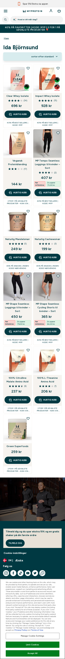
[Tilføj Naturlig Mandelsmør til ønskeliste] (28, 211)
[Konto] (51, 11)
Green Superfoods (17, 446)
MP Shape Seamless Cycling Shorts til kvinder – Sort (47, 307)
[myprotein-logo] (32, 11)
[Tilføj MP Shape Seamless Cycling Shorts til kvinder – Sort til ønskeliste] (58, 276)
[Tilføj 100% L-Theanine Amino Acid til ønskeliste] (58, 350)
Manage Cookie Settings (32, 636)
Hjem (6, 38)
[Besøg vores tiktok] (21, 573)
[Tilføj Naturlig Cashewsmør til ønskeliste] (58, 211)
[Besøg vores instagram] (6, 573)
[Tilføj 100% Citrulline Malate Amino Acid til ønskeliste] (28, 350)
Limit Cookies (32, 645)
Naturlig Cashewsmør (47, 239)
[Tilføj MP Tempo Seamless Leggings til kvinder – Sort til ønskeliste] (58, 133)
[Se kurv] (59, 11)
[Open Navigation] (5, 11)
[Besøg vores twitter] (35, 573)
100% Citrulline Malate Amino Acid (17, 380)
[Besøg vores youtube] (28, 573)
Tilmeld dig (15, 543)
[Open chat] (42, 573)
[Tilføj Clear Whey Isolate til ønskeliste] (28, 68)
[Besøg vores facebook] (13, 573)
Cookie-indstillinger (15, 553)
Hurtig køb (20, 114)
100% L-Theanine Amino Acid (47, 380)
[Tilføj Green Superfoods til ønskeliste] (28, 418)
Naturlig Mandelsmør (17, 239)
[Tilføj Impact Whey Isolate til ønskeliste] (58, 68)
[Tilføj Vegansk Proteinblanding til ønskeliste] (28, 133)
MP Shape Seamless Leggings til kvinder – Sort (17, 307)
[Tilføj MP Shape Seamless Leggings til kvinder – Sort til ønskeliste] (28, 276)
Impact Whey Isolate (47, 96)
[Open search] (5, 19)
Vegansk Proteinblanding (17, 162)
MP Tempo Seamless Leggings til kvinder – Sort (47, 164)
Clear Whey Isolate (17, 96)
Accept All (32, 653)
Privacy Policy (21, 630)
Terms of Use (37, 630)
